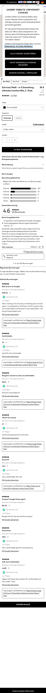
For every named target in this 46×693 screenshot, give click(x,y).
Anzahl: (4, 135)
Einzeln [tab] (24, 82)
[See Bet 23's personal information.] (9, 505)
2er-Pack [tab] (6, 82)
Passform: (5, 113)
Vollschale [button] (7, 118)
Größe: (4, 125)
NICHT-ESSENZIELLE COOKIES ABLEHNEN (23, 64)
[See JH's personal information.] (6, 342)
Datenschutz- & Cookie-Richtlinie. (18, 46)
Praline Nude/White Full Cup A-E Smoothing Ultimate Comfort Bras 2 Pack (22, 446)
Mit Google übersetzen (10, 315)
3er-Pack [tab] (16, 82)
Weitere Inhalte (23, 605)
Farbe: (4, 103)
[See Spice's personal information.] (8, 382)
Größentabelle (38, 125)
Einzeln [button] (18, 118)
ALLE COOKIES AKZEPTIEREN (23, 54)
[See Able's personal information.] (8, 537)
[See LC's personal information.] (6, 424)
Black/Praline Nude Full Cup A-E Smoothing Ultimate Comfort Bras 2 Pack (22, 322)
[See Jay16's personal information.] (9, 568)
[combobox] (23, 107)
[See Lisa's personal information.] (7, 466)
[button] (23, 164)
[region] (23, 43)
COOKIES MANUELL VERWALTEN (23, 73)
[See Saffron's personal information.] (10, 293)
